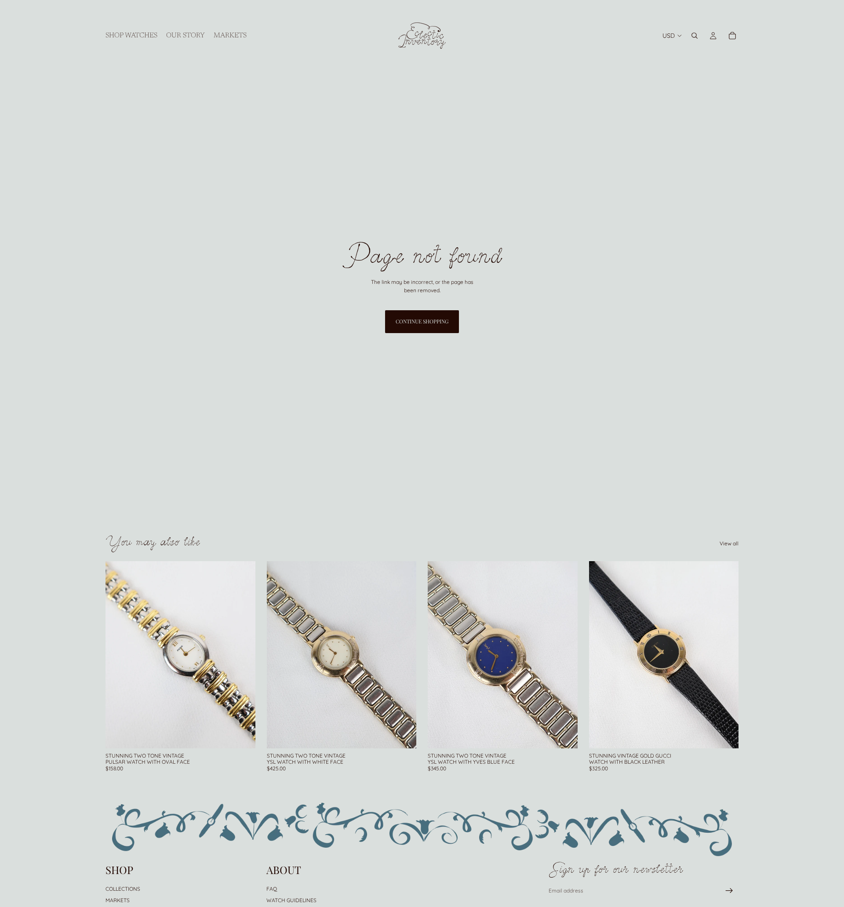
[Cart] (732, 35)
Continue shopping (422, 321)
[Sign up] (729, 891)
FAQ (271, 888)
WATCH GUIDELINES (291, 900)
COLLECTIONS (123, 888)
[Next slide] (242, 654)
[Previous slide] (119, 654)
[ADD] (242, 735)
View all (729, 543)
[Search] (694, 35)
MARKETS (118, 900)
